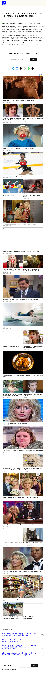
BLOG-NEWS (11, 18)
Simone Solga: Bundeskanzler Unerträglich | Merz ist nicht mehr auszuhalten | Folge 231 (20, 654)
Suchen (34, 665)
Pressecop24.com (6, 665)
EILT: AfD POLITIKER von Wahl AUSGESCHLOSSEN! (13, 640)
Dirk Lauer (5, 18)
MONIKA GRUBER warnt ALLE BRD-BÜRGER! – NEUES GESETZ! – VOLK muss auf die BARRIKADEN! (19, 647)
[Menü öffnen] (43, 3)
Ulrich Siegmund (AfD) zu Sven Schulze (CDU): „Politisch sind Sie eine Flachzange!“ (19, 634)
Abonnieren (33, 59)
